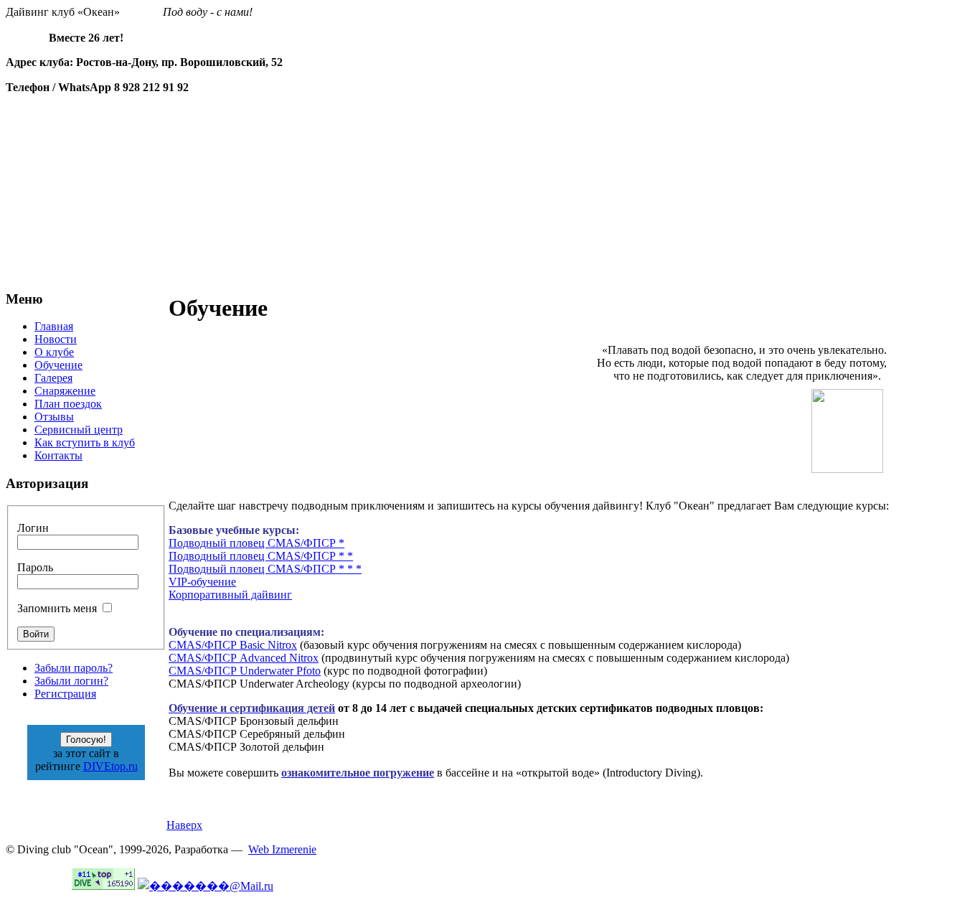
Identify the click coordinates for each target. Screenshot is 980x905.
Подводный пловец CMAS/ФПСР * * (261, 556)
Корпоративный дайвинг (230, 595)
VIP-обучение (202, 582)
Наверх (184, 825)
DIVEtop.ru (110, 766)
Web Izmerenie (282, 849)
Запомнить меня (57, 608)
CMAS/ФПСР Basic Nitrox (233, 645)
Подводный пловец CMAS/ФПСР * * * (265, 569)
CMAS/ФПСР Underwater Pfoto (245, 671)
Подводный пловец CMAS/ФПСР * (256, 543)
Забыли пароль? (73, 668)
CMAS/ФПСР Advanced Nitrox (244, 658)
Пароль (35, 567)
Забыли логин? (71, 681)
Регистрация (65, 694)
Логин (33, 528)
